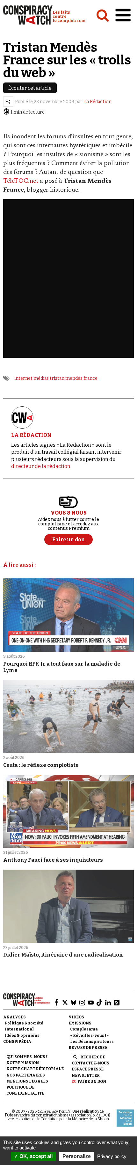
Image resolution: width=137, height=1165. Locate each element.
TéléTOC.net (20, 181)
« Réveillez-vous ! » (89, 1035)
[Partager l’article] (8, 101)
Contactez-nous (90, 1063)
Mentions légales (27, 1081)
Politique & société (24, 1023)
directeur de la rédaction (40, 466)
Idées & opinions (22, 1035)
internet (23, 378)
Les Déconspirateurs (92, 1041)
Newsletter (86, 1075)
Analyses (14, 1017)
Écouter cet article (30, 88)
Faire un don (91, 1081)
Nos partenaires (25, 1075)
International (19, 1029)
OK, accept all (35, 1156)
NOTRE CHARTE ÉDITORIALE (35, 1069)
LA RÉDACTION (31, 435)
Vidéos (76, 1017)
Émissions (79, 1023)
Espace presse (88, 1069)
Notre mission (22, 1063)
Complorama (84, 1029)
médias (41, 378)
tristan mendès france (73, 378)
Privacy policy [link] (111, 1156)
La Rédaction (98, 101)
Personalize (76, 1156)
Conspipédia (17, 1041)
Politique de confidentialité (25, 1090)
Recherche (92, 1057)
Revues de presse (87, 1047)
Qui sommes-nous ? (26, 1057)
